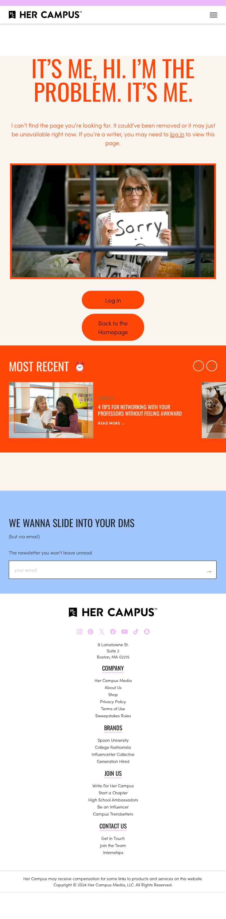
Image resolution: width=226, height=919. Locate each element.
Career (106, 398)
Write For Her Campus (113, 785)
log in (177, 134)
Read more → (111, 422)
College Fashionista (113, 747)
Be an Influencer (113, 807)
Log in (113, 300)
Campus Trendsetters (113, 814)
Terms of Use (113, 708)
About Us (113, 687)
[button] (198, 365)
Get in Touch (113, 838)
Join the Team (113, 845)
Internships (113, 852)
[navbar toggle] (213, 15)
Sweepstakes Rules (113, 716)
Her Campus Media (113, 680)
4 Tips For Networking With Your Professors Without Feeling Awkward (140, 410)
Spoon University (113, 740)
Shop (113, 694)
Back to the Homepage (113, 327)
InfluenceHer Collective (113, 754)
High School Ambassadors (113, 800)
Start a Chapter (113, 793)
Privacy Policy (113, 701)
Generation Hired (113, 761)
